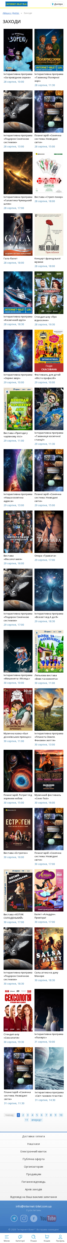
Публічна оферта (33, 1159)
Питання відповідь (33, 1181)
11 (26, 1120)
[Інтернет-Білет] (17, 3)
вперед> (37, 1120)
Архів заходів (33, 1189)
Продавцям (33, 1174)
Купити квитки (18, 66)
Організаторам (33, 1166)
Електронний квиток (33, 1151)
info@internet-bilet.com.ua (33, 1206)
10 (60, 1115)
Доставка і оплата (33, 1136)
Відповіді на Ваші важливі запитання (33, 1197)
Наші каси (33, 1144)
